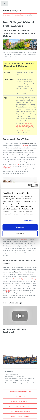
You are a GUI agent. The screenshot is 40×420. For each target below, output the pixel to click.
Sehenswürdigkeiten (17, 15)
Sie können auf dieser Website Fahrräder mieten (24, 125)
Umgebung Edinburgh (20, 416)
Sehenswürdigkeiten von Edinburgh (24, 279)
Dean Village (7, 166)
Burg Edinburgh (20, 396)
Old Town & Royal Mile (20, 401)
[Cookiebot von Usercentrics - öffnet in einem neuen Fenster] (28, 185)
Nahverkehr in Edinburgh (20, 406)
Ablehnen (20, 233)
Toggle (4, 4)
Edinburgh (6, 15)
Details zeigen (28, 220)
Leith (18, 164)
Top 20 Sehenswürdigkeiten (20, 391)
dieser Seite (22, 130)
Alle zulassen (20, 227)
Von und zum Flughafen (20, 411)
